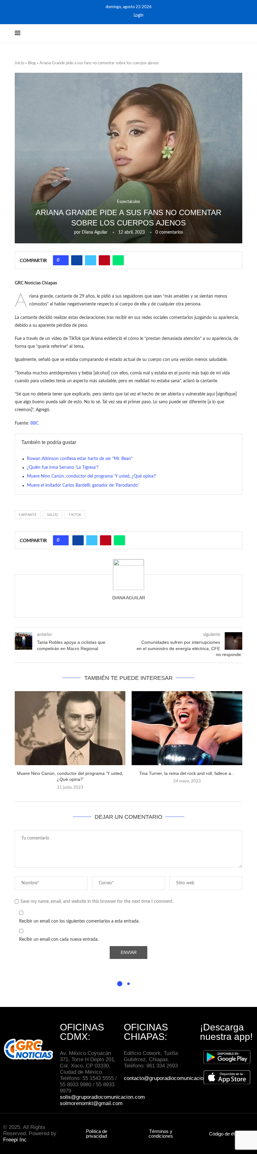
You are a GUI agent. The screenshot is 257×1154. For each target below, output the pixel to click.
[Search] (239, 33)
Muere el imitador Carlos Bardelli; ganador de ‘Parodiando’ (83, 485)
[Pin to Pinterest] (104, 260)
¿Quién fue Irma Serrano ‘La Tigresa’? (62, 467)
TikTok (75, 514)
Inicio (19, 63)
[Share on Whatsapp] (118, 260)
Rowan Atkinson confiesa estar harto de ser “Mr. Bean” (80, 459)
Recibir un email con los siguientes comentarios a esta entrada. (79, 921)
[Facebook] (115, 15)
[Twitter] (123, 15)
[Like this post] (63, 260)
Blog (32, 63)
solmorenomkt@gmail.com (92, 1103)
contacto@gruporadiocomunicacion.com (171, 1078)
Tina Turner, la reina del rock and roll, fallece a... (187, 773)
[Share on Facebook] (76, 260)
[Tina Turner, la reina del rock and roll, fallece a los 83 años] (187, 728)
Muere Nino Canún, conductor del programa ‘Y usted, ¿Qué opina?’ (91, 476)
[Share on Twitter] (90, 260)
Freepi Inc (15, 1140)
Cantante (27, 514)
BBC (34, 423)
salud (52, 514)
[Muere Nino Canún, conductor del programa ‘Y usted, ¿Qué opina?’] (70, 728)
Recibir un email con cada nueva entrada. (58, 939)
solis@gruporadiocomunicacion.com (102, 1097)
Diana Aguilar (95, 232)
